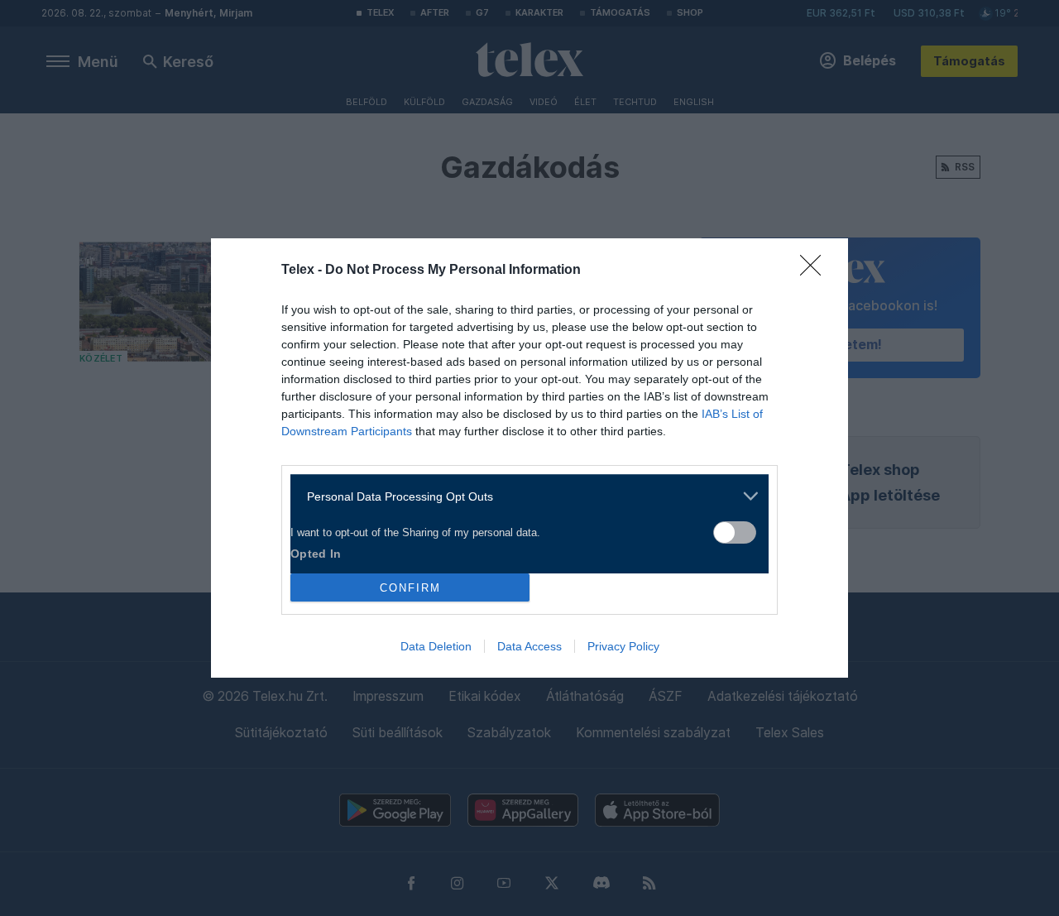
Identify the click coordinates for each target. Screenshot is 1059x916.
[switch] (734, 532)
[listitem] (523, 496)
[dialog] (529, 458)
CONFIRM (410, 588)
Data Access (529, 646)
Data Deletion (436, 646)
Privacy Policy (623, 646)
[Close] (815, 270)
